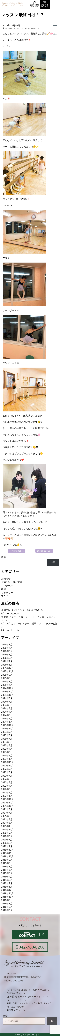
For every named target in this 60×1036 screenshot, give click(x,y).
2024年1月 (6, 721)
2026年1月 (6, 664)
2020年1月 (6, 846)
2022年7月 (6, 775)
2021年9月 (6, 809)
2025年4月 (6, 684)
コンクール (7, 585)
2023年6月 (6, 742)
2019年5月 (6, 873)
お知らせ (5, 578)
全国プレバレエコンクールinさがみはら (22, 610)
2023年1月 (6, 758)
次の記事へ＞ (44, 550)
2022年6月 (6, 779)
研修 (3, 589)
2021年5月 (6, 819)
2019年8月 (6, 863)
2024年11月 (7, 691)
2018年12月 (7, 890)
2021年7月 (6, 812)
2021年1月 (6, 826)
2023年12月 (7, 725)
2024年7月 (6, 701)
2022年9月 (6, 769)
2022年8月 (6, 772)
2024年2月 (6, 718)
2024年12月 (7, 688)
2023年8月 (6, 735)
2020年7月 (6, 839)
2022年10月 (7, 765)
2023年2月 (6, 755)
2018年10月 (7, 896)
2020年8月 (6, 836)
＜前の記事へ (16, 550)
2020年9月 (6, 832)
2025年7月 (6, 681)
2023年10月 (7, 728)
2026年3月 (6, 658)
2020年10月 (7, 829)
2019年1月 (6, 886)
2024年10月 (7, 695)
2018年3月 (6, 906)
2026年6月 (6, 651)
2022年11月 (7, 762)
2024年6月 (6, 705)
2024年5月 (6, 708)
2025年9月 (6, 674)
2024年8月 (6, 698)
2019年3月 (6, 880)
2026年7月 (6, 647)
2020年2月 (6, 843)
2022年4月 (6, 785)
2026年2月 (6, 661)
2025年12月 (7, 668)
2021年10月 (7, 806)
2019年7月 (6, 866)
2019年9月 (6, 859)
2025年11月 (7, 671)
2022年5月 (6, 782)
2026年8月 (6, 644)
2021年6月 (6, 816)
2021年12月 (7, 799)
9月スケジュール (10, 613)
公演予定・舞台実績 (11, 582)
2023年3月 (6, 752)
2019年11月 (7, 853)
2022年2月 (6, 792)
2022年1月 (6, 795)
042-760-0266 (15, 980)
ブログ (18, 28)
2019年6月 (6, 869)
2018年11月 (7, 893)
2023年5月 (6, 745)
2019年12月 (7, 849)
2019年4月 (6, 876)
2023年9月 (6, 732)
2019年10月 (7, 856)
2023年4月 (6, 748)
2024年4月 (6, 711)
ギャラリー (7, 592)
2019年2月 (6, 883)
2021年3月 (6, 822)
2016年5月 (6, 910)
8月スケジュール (10, 630)
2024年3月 (6, 715)
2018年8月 (6, 903)
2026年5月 (6, 654)
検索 (3, 557)
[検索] (52, 1021)
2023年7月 (6, 738)
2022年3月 (6, 789)
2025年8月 (6, 678)
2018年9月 (6, 900)
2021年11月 (7, 802)
